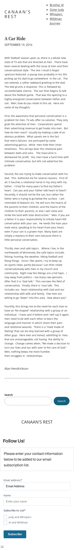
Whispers (56, 14)
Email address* (13, 480)
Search (8, 394)
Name (7, 495)
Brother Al (57, 5)
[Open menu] (2, 547)
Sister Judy (57, 10)
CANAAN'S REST (17, 14)
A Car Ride (15, 38)
